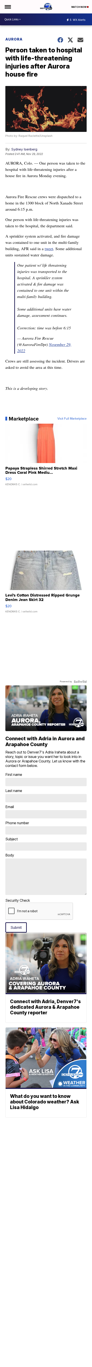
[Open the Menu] (7, 6)
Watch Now (79, 7)
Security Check (17, 900)
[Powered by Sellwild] (80, 681)
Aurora (14, 39)
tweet (49, 248)
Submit (16, 927)
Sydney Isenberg (24, 149)
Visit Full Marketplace (72, 418)
